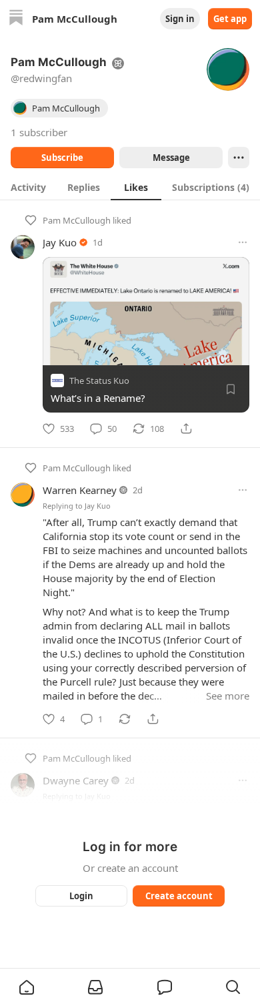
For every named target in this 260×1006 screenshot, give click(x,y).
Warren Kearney (80, 490)
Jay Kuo (60, 242)
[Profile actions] (238, 157)
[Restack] (124, 719)
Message (171, 158)
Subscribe (62, 158)
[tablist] (130, 187)
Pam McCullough (77, 220)
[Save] (230, 389)
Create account (179, 896)
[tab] (28, 187)
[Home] (16, 19)
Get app (230, 19)
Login (81, 896)
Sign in (180, 19)
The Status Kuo (99, 380)
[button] (26, 987)
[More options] (242, 242)
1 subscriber (39, 132)
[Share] (186, 428)
